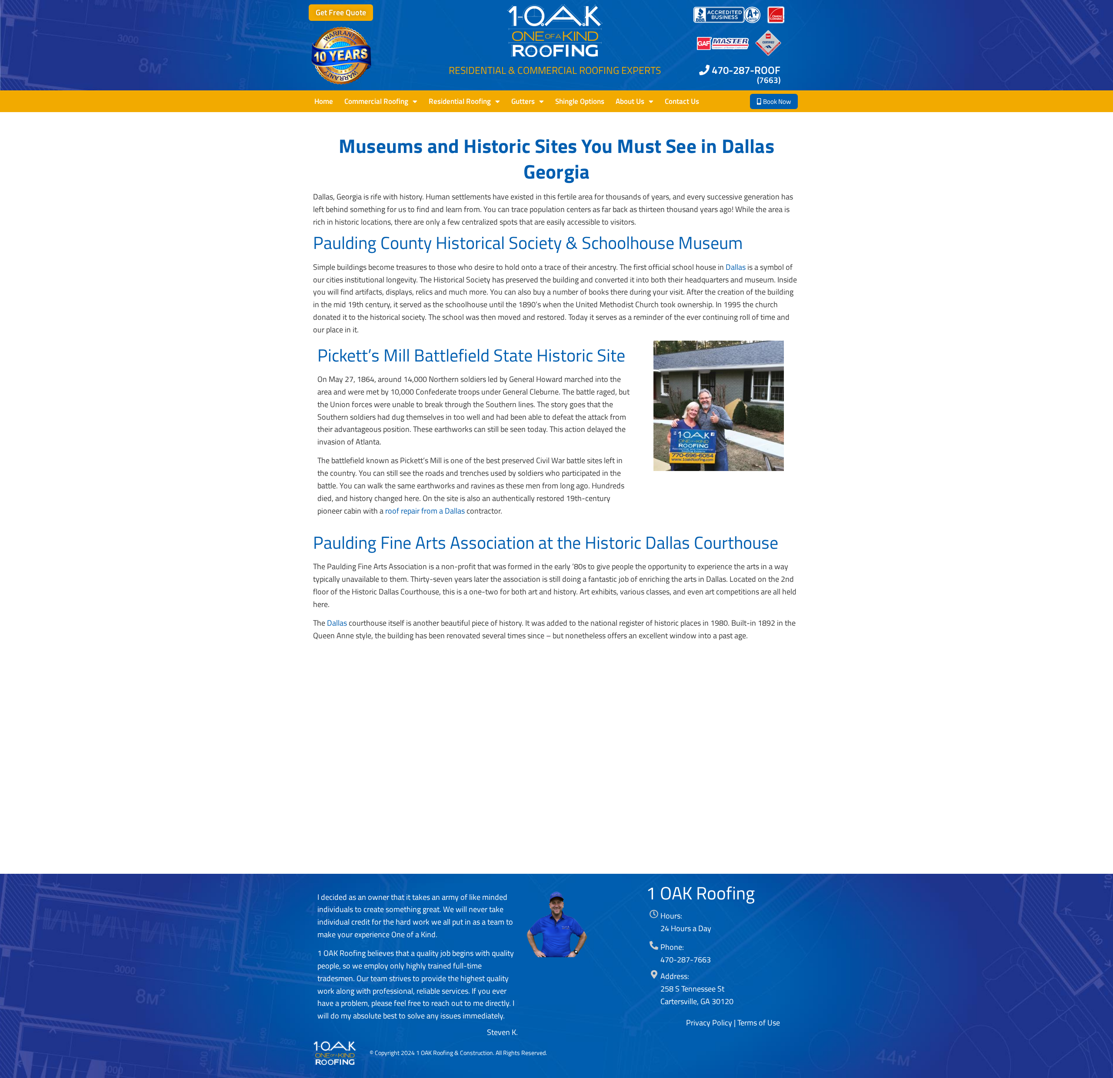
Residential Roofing (460, 101)
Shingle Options (579, 101)
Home (323, 101)
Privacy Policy (709, 1022)
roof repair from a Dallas (425, 511)
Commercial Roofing (376, 101)
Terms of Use (758, 1022)
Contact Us (682, 101)
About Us (630, 101)
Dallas (736, 267)
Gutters (523, 101)
